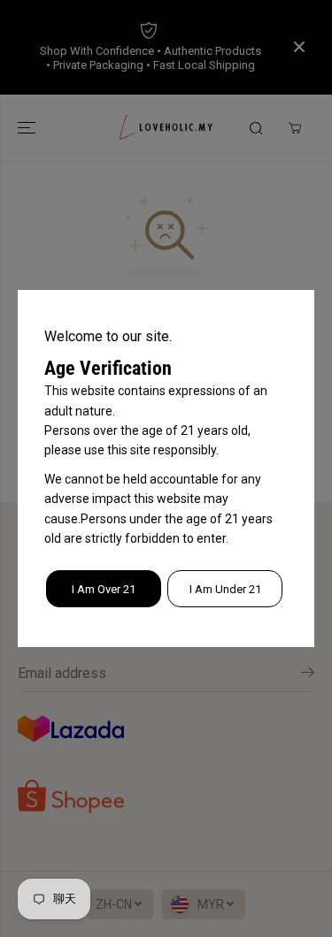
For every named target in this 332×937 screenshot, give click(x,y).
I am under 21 (225, 589)
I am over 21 (103, 589)
